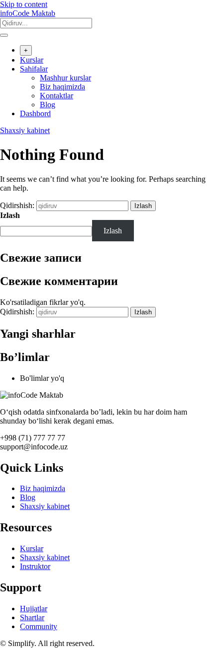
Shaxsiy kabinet (25, 130)
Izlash (10, 215)
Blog (47, 104)
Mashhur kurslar (65, 77)
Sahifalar (34, 69)
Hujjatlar (33, 608)
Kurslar (31, 60)
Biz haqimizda (62, 86)
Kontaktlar (56, 95)
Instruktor (35, 566)
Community (38, 626)
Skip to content (23, 4)
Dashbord (35, 113)
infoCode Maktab (27, 13)
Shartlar (32, 617)
